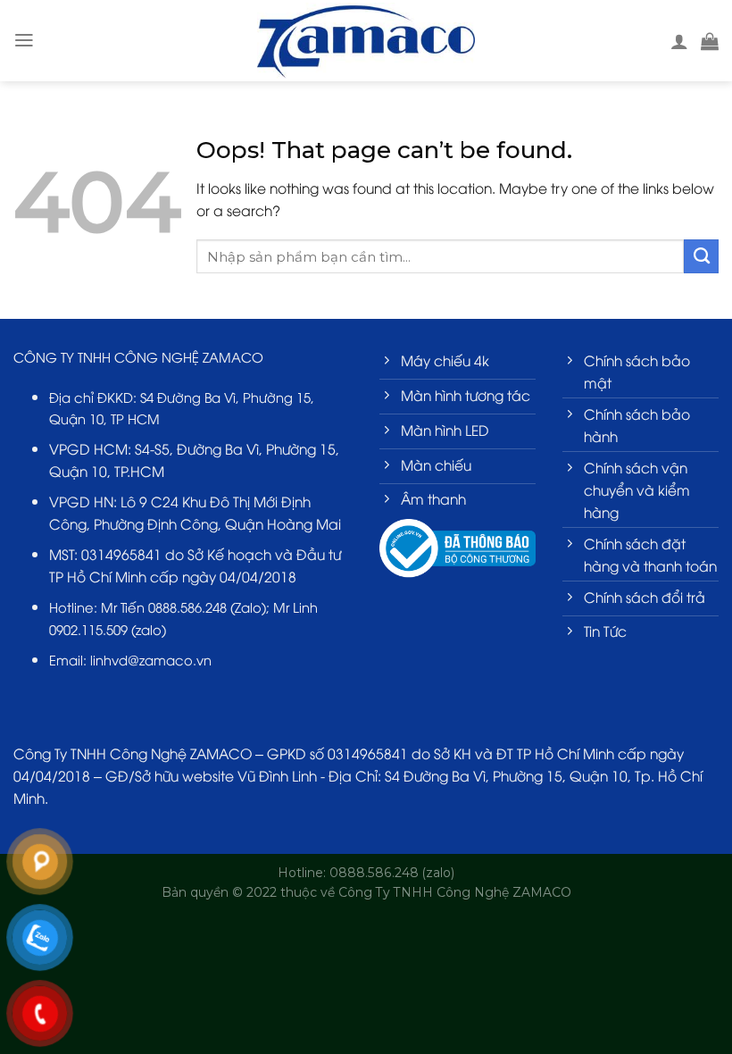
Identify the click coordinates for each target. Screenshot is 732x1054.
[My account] (679, 41)
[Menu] (24, 40)
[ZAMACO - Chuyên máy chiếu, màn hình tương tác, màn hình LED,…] (366, 40)
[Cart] (710, 41)
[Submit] (701, 256)
